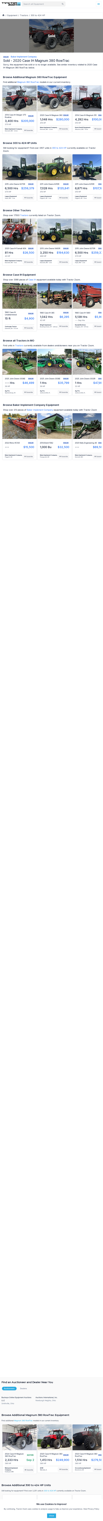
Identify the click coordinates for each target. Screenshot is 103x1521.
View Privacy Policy (91, 1509)
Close (51, 1516)
